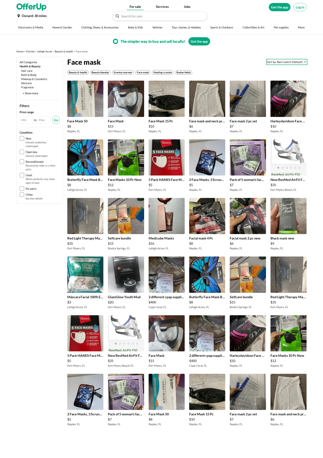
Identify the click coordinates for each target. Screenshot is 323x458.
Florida (30, 51)
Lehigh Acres (44, 51)
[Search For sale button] (117, 16)
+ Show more (30, 93)
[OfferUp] (31, 7)
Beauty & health (64, 51)
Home (20, 51)
